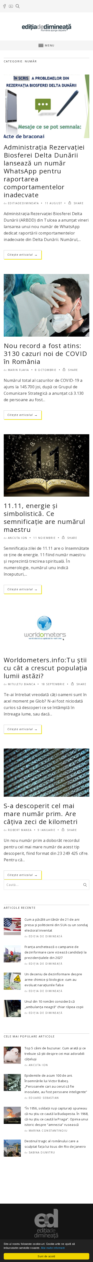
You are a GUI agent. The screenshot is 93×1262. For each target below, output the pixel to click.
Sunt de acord (46, 1256)
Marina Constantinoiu (48, 1130)
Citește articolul (22, 254)
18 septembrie (53, 684)
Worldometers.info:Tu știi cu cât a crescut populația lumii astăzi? (46, 667)
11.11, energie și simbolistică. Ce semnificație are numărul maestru (44, 517)
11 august (53, 203)
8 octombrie (46, 370)
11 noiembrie (44, 538)
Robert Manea (20, 830)
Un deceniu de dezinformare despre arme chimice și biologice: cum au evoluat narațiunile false (53, 979)
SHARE (78, 203)
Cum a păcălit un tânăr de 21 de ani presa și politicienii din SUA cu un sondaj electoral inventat (56, 925)
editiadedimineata (23, 203)
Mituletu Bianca (21, 684)
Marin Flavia (18, 370)
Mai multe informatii (52, 1248)
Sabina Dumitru (42, 1152)
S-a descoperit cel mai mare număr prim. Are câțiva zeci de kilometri (41, 813)
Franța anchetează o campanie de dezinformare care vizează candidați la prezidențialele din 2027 (56, 952)
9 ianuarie (46, 830)
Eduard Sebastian (44, 1098)
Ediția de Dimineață (45, 936)
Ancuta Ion (17, 538)
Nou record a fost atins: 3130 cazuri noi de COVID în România (45, 353)
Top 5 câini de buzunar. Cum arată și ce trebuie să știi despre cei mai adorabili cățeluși (55, 1053)
